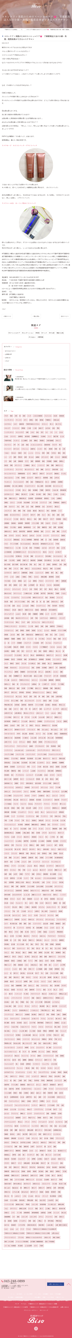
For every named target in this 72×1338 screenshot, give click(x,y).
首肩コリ (61, 1216)
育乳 (28, 601)
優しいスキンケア (27, 1043)
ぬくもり (35, 870)
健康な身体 (61, 1204)
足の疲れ (47, 704)
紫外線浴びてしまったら (47, 543)
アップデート (44, 816)
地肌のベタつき (29, 610)
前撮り (23, 1101)
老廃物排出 (58, 771)
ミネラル (6, 985)
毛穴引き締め (7, 799)
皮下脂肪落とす (33, 659)
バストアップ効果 (9, 754)
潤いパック (48, 1154)
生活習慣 (30, 498)
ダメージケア (35, 787)
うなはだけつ (53, 911)
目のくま (35, 1035)
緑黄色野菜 (27, 1212)
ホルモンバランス (51, 907)
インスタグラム (15, 597)
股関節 (47, 572)
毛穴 (42, 432)
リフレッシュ (25, 449)
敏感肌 (6, 515)
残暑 (35, 1043)
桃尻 (57, 779)
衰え (17, 1002)
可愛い (30, 577)
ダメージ (38, 733)
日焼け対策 (55, 469)
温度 (50, 700)
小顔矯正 (26, 1093)
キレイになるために (25, 543)
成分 (5, 977)
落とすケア (43, 870)
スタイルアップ (8, 1055)
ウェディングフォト (14, 1101)
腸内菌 (6, 766)
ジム (55, 1150)
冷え (18, 506)
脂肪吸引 (61, 940)
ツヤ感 (29, 428)
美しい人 (58, 651)
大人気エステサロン (27, 1088)
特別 (28, 766)
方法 (32, 1002)
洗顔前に (34, 820)
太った (48, 762)
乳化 (12, 952)
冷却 (16, 416)
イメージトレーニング (61, 1088)
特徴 (27, 853)
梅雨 (40, 519)
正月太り (39, 874)
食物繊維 (6, 659)
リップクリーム (30, 816)
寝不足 (50, 1039)
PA (18, 444)
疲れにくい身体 (38, 676)
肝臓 (59, 1192)
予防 (5, 820)
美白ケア (45, 519)
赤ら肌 (6, 903)
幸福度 (50, 969)
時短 (37, 985)
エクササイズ (7, 572)
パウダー (34, 795)
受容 (31, 696)
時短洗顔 (53, 630)
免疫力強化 (62, 1167)
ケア (65, 729)
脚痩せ (17, 494)
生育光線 (17, 704)
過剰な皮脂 (30, 1130)
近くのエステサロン (15, 515)
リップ (13, 816)
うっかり (14, 969)
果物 (64, 1142)
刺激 (11, 1179)
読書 (10, 709)
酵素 (42, 469)
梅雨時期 (36, 531)
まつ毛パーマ (35, 1018)
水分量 (23, 688)
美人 (49, 515)
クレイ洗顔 (32, 1031)
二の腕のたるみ (28, 593)
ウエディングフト (14, 1018)
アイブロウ (55, 804)
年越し (30, 1080)
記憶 (47, 973)
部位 (33, 948)
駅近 (65, 1018)
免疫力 (37, 626)
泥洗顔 (64, 659)
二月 (15, 940)
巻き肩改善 (30, 758)
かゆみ (46, 775)
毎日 (37, 469)
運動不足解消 (46, 791)
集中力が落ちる (17, 1183)
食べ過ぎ (38, 494)
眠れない (28, 882)
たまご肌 (62, 820)
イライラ (6, 853)
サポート (33, 932)
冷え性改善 (24, 762)
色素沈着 (64, 457)
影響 (55, 527)
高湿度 (22, 647)
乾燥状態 (56, 539)
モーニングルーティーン (34, 552)
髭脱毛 (65, 721)
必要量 (41, 1175)
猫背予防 (6, 1084)
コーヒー (25, 589)
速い (12, 775)
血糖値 (37, 457)
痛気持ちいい (55, 808)
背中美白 (28, 692)
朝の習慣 (57, 985)
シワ (10, 457)
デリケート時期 (62, 630)
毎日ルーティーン (35, 890)
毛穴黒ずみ (18, 556)
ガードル (33, 1055)
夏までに (22, 519)
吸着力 (12, 663)
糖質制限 (37, 461)
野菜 (10, 568)
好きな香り (57, 1076)
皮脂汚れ (33, 449)
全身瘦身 (27, 1014)
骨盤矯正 (57, 1022)
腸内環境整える (40, 655)
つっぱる (56, 700)
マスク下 (54, 444)
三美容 (39, 932)
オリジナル (50, 915)
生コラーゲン (52, 833)
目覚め (13, 808)
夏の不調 (54, 1006)
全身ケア (46, 1159)
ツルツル (49, 585)
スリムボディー (22, 812)
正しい (28, 820)
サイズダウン (22, 626)
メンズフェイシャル (49, 721)
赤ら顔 (14, 610)
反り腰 (13, 944)
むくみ (62, 436)
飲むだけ (44, 993)
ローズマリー (50, 866)
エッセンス (21, 1138)
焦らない (6, 886)
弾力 (48, 510)
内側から (6, 1212)
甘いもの (31, 457)
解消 (41, 956)
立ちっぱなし (45, 729)
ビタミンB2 (35, 1204)
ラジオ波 (16, 519)
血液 (13, 605)
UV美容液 (19, 659)
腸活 (43, 461)
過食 (44, 494)
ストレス (57, 457)
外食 (51, 1126)
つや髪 (28, 1138)
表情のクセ (7, 1192)
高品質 (34, 742)
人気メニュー (39, 713)
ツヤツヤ (62, 795)
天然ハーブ (31, 969)
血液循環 (20, 523)
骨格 (33, 1068)
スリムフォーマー (18, 795)
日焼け (64, 519)
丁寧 (23, 820)
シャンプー (46, 535)
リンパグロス (35, 1126)
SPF (14, 444)
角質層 (6, 940)
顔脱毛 (6, 725)
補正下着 (56, 436)
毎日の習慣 (48, 486)
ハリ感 (34, 428)
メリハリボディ (57, 659)
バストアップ (7, 510)
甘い (26, 903)
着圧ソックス (33, 1134)
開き (36, 1200)
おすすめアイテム (9, 1072)
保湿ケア (42, 473)
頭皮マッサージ (62, 849)
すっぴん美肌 (38, 775)
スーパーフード (50, 581)
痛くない (42, 585)
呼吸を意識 (30, 1200)
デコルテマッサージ (30, 486)
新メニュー (7, 948)
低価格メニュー (8, 919)
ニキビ (32, 432)
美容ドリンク (30, 1084)
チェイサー (7, 907)
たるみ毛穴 (50, 1200)
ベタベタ (59, 721)
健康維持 (6, 638)
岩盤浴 (16, 783)
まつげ (31, 1150)
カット (30, 915)
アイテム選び (14, 1084)
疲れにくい (38, 688)
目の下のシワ (27, 1183)
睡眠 (58, 531)
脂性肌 (20, 581)
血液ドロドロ (34, 1175)
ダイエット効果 (47, 783)
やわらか (13, 453)
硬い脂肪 (6, 1022)
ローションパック (9, 1117)
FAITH (18, 733)
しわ (61, 469)
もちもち (59, 647)
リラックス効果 (39, 704)
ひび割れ (40, 1159)
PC (58, 907)
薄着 (11, 465)
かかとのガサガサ (16, 894)
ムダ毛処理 (31, 585)
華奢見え (44, 1039)
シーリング (25, 771)
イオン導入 (12, 560)
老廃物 (41, 614)
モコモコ (50, 1068)
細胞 (45, 969)
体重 (42, 539)
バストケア (62, 618)
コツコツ (20, 1006)
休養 (29, 1221)
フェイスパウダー (61, 919)
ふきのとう (17, 1196)
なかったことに (16, 915)
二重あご (40, 1221)
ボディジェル (44, 787)
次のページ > (65, 316)
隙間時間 (51, 1031)
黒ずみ (52, 779)
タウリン (41, 1216)
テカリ (6, 543)
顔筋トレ (54, 1208)
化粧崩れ (13, 523)
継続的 (29, 742)
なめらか (32, 535)
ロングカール (59, 1122)
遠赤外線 (24, 704)
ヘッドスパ (63, 894)
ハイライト (47, 808)
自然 (66, 1122)
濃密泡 (34, 581)
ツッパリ (38, 700)
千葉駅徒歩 (56, 502)
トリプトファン (8, 750)
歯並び (32, 1093)
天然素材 (19, 643)
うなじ (6, 1208)
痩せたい (29, 519)
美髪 (23, 977)
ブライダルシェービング (50, 742)
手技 (49, 605)
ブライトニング (60, 1138)
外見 (18, 651)
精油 (27, 444)
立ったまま (39, 1179)
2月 (18, 911)
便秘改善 (20, 461)
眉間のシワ (27, 1188)
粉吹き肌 (54, 1051)
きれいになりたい (9, 477)
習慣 (27, 482)
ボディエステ (45, 457)
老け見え (23, 973)
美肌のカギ (44, 1076)
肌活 (58, 548)
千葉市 (41, 1245)
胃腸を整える (22, 498)
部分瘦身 (13, 812)
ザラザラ (6, 1163)
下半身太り (60, 626)
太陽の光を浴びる (31, 1225)
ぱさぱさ (53, 1159)
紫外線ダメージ (46, 725)
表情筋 (44, 663)
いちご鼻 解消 (23, 1031)
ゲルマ (23, 622)
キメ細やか (25, 737)
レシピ (15, 742)
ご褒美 (45, 1088)
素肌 (37, 816)
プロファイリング (35, 993)
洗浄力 (17, 663)
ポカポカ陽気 (51, 1097)
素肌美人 (57, 473)
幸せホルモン (13, 667)
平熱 (31, 564)
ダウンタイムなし (49, 919)
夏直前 (15, 585)
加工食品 (41, 1171)
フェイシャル (48, 416)
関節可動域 (40, 1022)
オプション (22, 742)
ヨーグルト (13, 870)
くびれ (53, 498)
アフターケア (47, 676)
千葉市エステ (49, 1022)
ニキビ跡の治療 (27, 1035)
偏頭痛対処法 (27, 527)
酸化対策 (33, 560)
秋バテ (22, 779)
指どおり (25, 535)
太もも (18, 605)
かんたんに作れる (36, 568)
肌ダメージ (16, 717)
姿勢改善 (61, 812)
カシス (48, 1101)
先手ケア (35, 1101)
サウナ (22, 783)
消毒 (17, 886)
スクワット (35, 1006)
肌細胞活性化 (63, 733)
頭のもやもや (25, 1192)
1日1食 (64, 1171)
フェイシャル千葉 (26, 597)
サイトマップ (44, 1310)
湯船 (61, 672)
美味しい (27, 568)
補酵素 (24, 1060)
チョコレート (19, 903)
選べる (38, 948)
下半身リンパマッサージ (10, 626)
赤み (37, 432)
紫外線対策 (63, 490)
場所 (25, 960)
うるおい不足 (14, 1027)
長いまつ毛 (17, 849)
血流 (17, 630)
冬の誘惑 (55, 841)
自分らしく (31, 985)
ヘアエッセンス (31, 729)
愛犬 (52, 572)
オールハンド (7, 519)
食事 (25, 457)
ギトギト (28, 647)
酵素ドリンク (58, 870)
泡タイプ (54, 758)
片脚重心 (42, 1101)
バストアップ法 (20, 754)
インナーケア (62, 1006)
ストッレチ (56, 1212)
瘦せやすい (16, 977)
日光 (47, 746)
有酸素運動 (19, 985)
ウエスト (34, 1027)
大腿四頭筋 (24, 572)
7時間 (60, 1179)
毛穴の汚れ (32, 1167)
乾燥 (56, 449)
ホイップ (57, 1068)
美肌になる (12, 688)
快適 (10, 676)
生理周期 (11, 882)
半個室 (57, 593)
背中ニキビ (14, 692)
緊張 (39, 527)
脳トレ (53, 1175)
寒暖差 (30, 952)
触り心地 (45, 766)
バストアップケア (30, 754)
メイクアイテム (8, 1126)
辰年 (25, 1080)
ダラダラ (64, 985)
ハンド (29, 870)
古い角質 (50, 733)
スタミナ (43, 981)
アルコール (19, 845)
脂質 (32, 461)
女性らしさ (7, 791)
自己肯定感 (7, 721)
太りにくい (58, 655)
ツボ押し (60, 878)
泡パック (26, 655)
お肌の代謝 (59, 696)
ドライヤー (26, 998)
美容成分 (34, 837)
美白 (53, 515)
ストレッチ (59, 597)
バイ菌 (10, 820)
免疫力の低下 (7, 1183)
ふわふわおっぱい (19, 750)
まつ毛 (63, 548)
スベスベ (65, 1027)
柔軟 (65, 1080)
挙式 (5, 1101)
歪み (27, 1002)
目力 (24, 638)
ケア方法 (49, 1035)
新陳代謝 (37, 506)
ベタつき (35, 977)
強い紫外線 (53, 1196)
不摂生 (43, 1080)
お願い (58, 1014)
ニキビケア (25, 515)
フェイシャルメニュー (10, 824)
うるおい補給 (15, 762)
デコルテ (54, 523)
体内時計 (54, 564)
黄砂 (5, 932)
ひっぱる (30, 1196)
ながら (24, 915)
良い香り (27, 956)
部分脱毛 (6, 775)
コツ (5, 993)
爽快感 (6, 899)
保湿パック (49, 717)
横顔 (33, 833)
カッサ (49, 989)
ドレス (6, 1018)
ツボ (34, 527)
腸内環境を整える (9, 833)
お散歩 (17, 577)
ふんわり (18, 614)
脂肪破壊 (64, 808)
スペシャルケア (8, 655)
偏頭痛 (20, 527)
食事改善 (64, 581)
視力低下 (64, 907)
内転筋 (31, 572)
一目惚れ (24, 577)
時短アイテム (31, 1117)
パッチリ (62, 824)
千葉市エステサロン (24, 680)
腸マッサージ (38, 1130)
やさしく (6, 952)
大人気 (36, 915)
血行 (62, 1035)
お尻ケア (35, 709)
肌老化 (18, 1039)
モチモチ (53, 684)
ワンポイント (7, 482)
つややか (53, 453)
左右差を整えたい (23, 1010)
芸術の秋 (6, 1159)
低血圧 (42, 845)
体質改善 (61, 416)
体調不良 (52, 626)
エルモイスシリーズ (9, 1068)
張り (27, 944)
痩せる (50, 589)
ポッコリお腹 (20, 944)
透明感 (23, 428)
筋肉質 (13, 989)
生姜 (29, 828)
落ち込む (18, 952)
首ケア (37, 973)
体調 (59, 638)
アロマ (6, 416)
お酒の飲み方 (25, 1175)
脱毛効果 (58, 944)
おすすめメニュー (9, 494)
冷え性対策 (33, 841)
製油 (55, 638)
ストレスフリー (40, 1047)
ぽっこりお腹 (62, 1126)
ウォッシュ (20, 1068)
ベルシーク (23, 804)
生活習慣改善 (38, 498)
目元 (49, 824)
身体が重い (7, 1010)
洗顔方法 (48, 490)
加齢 (64, 1076)
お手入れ (57, 477)
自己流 (61, 1093)
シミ (5, 457)
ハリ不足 (52, 837)
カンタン (55, 672)
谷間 (62, 601)
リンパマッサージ (9, 420)
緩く (50, 965)
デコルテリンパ (58, 643)
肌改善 (57, 766)
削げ (41, 1138)
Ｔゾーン (38, 989)
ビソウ (29, 473)
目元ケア (25, 849)
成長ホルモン (7, 531)
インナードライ (37, 923)
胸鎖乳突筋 (49, 1080)
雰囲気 (55, 853)
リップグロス (20, 816)
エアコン (6, 1027)
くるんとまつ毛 (8, 849)
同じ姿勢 (6, 771)
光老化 (48, 1051)
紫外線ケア (42, 1150)
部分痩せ (6, 944)
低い (35, 564)
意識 (48, 696)
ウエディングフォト (9, 746)
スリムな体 (24, 721)
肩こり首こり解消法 (17, 486)
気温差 (41, 1192)
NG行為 (61, 882)
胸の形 (34, 510)
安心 (51, 634)
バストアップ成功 (41, 754)
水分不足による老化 (25, 1142)
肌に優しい (56, 977)
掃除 (12, 886)
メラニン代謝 (35, 523)
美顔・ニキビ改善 (9, 1241)
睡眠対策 (18, 1150)
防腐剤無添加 (21, 473)
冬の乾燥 (20, 824)
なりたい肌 (7, 915)
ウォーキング (55, 791)
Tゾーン (30, 960)
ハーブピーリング (9, 1035)
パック (33, 766)
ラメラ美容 (19, 936)
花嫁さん (49, 692)
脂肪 (29, 614)
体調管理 (16, 779)
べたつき (38, 535)
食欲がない (43, 1142)
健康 (52, 457)
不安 (58, 1105)
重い (52, 952)
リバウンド (34, 1105)
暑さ (51, 985)
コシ (36, 1150)
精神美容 (57, 969)
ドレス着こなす (52, 1204)
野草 (59, 1142)
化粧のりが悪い (47, 1043)
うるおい (6, 453)
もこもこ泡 (26, 894)
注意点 (45, 700)
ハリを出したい (35, 1010)
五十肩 (12, 936)
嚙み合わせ (15, 1188)
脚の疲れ (54, 704)
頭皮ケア (41, 428)
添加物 (23, 1171)
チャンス (54, 1101)
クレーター (50, 1018)
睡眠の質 (21, 853)
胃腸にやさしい (13, 498)
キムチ (18, 899)
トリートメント (55, 535)
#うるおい (32, 337)
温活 (32, 482)
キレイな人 (48, 643)
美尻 (41, 709)
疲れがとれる (7, 593)
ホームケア (49, 473)
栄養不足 (49, 1188)
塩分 (40, 1043)
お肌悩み (34, 684)
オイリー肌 (35, 502)
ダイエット (45, 424)
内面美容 (53, 1113)
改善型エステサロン (48, 998)
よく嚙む (48, 1208)
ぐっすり (29, 1072)
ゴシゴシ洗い (21, 866)
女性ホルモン (54, 601)
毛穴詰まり (7, 610)
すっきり (41, 828)
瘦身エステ (16, 1167)
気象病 (6, 1134)
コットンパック (57, 1047)
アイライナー (38, 804)
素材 (47, 634)
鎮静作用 (32, 989)
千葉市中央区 (7, 440)
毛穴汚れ (61, 605)
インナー (26, 878)
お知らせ (7, 357)
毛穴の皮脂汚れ (53, 610)
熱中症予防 (22, 531)
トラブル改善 (51, 1105)
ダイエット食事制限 (27, 539)
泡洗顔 (33, 630)
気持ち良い (39, 940)
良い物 (26, 932)
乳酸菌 (13, 638)
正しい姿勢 (38, 758)
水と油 (22, 1097)
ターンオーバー (39, 556)
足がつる (6, 1225)
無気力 (52, 1171)
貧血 (33, 667)
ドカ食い (56, 494)
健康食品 (30, 1060)
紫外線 (41, 420)
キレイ (43, 515)
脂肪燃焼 (54, 762)
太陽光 (48, 564)
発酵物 (18, 638)
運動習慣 (54, 828)
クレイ (6, 663)
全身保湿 (27, 787)
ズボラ (61, 989)
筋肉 (29, 490)
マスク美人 (41, 638)
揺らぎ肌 (24, 733)
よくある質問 (28, 1245)
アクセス (28, 1229)
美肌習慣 (27, 523)
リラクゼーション (9, 630)
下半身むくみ (14, 1142)
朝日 (41, 965)
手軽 (19, 870)
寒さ (5, 882)
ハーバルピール (8, 1146)
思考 (25, 985)
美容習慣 (53, 510)
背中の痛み (51, 1221)
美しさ (55, 989)
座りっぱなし (54, 729)
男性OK (20, 457)
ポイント (30, 911)
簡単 (51, 568)
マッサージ (16, 440)
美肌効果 (29, 899)
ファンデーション (9, 1014)
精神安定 (58, 680)
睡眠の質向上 (35, 824)
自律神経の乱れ (57, 1130)
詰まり (25, 1022)
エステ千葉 (32, 1022)
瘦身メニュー (19, 1014)
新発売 (59, 1072)
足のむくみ (35, 956)
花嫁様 (64, 1014)
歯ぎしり (38, 1093)
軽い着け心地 (13, 923)
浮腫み (32, 605)
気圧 (50, 527)
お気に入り (36, 1142)
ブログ (4, 309)
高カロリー (48, 903)
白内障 (49, 1212)
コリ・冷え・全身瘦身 (10, 1245)
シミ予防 (17, 861)
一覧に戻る (36, 316)
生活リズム (42, 936)
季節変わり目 (7, 1043)
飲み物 (52, 960)
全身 (31, 440)
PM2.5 (37, 944)
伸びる (44, 552)
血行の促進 (38, 783)
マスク (51, 787)
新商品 (22, 630)
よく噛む (32, 494)
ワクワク (27, 874)
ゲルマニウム (44, 985)
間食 (36, 903)
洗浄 (29, 861)
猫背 (11, 601)
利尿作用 (50, 1093)
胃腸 (5, 498)
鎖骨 (33, 601)
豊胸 (19, 510)
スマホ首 (18, 490)
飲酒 (64, 903)
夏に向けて (24, 494)
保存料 (29, 1171)
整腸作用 (6, 1171)
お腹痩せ (59, 498)
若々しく (41, 672)
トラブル (6, 700)
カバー (6, 923)
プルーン (26, 791)
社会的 (6, 1200)
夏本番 (49, 977)
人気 (64, 449)
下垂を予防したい (45, 1010)
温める (41, 960)
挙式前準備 (43, 1204)
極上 (51, 948)
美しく (42, 812)
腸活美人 (46, 498)
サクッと (48, 820)
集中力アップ (34, 1192)
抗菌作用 (30, 857)
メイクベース (26, 1039)
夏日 (20, 969)
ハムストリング (39, 572)
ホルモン (36, 577)
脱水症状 (34, 907)
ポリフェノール (36, 622)
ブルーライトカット (9, 1039)
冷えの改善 (23, 828)
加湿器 (52, 923)
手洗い (64, 816)
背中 (42, 643)
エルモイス (14, 680)
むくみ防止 (18, 841)
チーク (40, 808)
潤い (45, 449)
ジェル (60, 874)
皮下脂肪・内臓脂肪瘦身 (37, 1241)
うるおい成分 (7, 1006)
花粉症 (6, 1179)
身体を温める (29, 783)
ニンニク (36, 899)
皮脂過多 (6, 523)
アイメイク (30, 638)
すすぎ (16, 932)
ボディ (25, 420)
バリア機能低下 (44, 647)
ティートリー (7, 449)
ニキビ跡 (19, 502)
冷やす (47, 960)
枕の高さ (34, 1014)
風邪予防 (26, 841)
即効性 (27, 1204)
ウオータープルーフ (9, 733)
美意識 (40, 742)
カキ (13, 1216)
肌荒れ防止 (7, 762)
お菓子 (32, 1146)
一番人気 (27, 1068)
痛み (32, 944)
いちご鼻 (34, 717)
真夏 (48, 1113)
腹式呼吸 (34, 1051)
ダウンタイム (39, 919)
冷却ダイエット (61, 1097)
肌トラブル (58, 424)
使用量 (64, 948)
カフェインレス (16, 589)
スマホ (48, 882)
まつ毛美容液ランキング (20, 552)
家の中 (6, 861)
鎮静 (40, 1097)
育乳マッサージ (56, 750)
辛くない (27, 1006)
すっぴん (63, 473)
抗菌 (27, 432)
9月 (26, 709)
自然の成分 (46, 849)
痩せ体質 (42, 1006)
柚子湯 (61, 845)
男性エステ (24, 1167)
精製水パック (58, 717)
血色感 (6, 981)
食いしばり (7, 1188)
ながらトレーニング (52, 812)
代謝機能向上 (35, 436)
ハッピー (56, 965)
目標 (52, 890)
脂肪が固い (57, 688)
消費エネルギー (15, 1175)
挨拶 (5, 874)
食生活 (6, 465)
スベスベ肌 (55, 820)
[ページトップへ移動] (69, 1284)
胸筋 (18, 634)
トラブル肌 (48, 1109)
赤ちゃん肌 (50, 737)
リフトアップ (43, 502)
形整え (59, 713)
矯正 (64, 952)
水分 (25, 453)
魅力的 (16, 1126)
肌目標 (60, 911)
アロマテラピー (52, 936)
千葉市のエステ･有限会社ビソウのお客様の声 (44, 1229)
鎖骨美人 (6, 758)
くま (60, 1109)
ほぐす (49, 1146)
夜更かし (32, 845)
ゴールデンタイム (20, 1072)
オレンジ (47, 940)
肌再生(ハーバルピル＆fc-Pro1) (34, 1237)
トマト (13, 1212)
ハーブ (13, 643)
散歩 (13, 684)
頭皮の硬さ (41, 1225)
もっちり (46, 630)
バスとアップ (27, 643)
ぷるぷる (29, 866)
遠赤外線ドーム (8, 783)
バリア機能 (30, 688)
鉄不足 (46, 899)
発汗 (41, 589)
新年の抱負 (58, 890)
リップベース (20, 927)
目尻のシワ (41, 1188)
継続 (25, 659)
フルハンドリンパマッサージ (22, 1105)
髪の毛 (13, 1022)
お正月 (15, 874)
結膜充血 (43, 1212)
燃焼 (55, 1146)
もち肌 (13, 837)
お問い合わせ (55, 1233)
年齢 (21, 700)
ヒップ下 (53, 614)
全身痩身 (40, 721)
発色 (5, 1167)
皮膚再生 (20, 436)
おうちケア (30, 477)
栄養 (53, 531)
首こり (47, 482)
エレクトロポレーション (10, 1051)
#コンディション (27, 333)
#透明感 (40, 337)
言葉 (35, 696)
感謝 (33, 874)
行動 (52, 696)
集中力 (6, 870)
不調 (24, 870)
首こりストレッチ (57, 486)
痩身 (11, 416)
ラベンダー (16, 857)
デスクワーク (7, 927)
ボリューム (35, 1138)
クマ (5, 461)
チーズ (22, 1229)
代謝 (32, 506)
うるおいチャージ (24, 1027)
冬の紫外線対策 (59, 857)
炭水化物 (6, 618)
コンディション (21, 766)
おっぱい (64, 1022)
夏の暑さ (31, 733)
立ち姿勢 (6, 816)
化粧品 (45, 932)
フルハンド (42, 915)
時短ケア (29, 1109)
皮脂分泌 (62, 539)
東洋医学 (53, 1192)
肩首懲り (42, 440)
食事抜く (58, 1171)
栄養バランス (57, 981)
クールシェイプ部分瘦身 (22, 1241)
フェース (16, 804)
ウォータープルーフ (9, 1047)
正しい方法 (57, 948)
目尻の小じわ (36, 1183)
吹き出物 (54, 725)
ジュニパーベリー (9, 841)
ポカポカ (27, 795)
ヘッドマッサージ (9, 432)
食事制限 (41, 659)
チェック (30, 1208)
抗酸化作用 (62, 667)
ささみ (12, 1229)
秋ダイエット (23, 799)
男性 (58, 428)
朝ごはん (6, 989)
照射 (47, 944)
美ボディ (45, 1117)
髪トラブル (7, 1060)
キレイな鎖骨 (7, 647)
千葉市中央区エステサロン (33, 424)
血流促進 (60, 614)
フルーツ (16, 828)
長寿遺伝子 (53, 1084)
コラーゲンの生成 (19, 1179)
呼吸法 (45, 1031)
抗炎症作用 (18, 890)
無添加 (63, 535)
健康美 (16, 672)
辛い (35, 1072)
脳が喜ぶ (60, 1175)
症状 (56, 1216)
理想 (65, 828)
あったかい (38, 878)
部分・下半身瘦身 (49, 1241)
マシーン (30, 812)
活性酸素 (40, 560)
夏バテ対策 (7, 564)
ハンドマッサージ (9, 469)
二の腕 (61, 523)
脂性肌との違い (20, 1204)
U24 (23, 725)
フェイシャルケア (9, 1064)
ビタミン (12, 502)
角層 (5, 688)
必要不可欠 (29, 1097)
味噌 (51, 1117)
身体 (23, 506)
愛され (36, 866)
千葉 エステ (58, 1039)
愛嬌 (10, 857)
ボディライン (18, 465)
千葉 (55, 1060)
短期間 (18, 560)
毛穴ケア (33, 515)
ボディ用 (55, 676)
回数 (22, 932)
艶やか (10, 932)
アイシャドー (54, 1163)
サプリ (26, 461)
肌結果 (65, 1072)
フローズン (54, 940)
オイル (64, 638)
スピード (51, 552)
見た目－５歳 (62, 1183)
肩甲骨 (14, 1154)
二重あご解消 (26, 833)
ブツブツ (13, 866)
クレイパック (45, 861)
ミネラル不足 (21, 1225)
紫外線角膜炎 (35, 1212)
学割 (18, 725)
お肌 (23, 444)
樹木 (26, 989)
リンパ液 (18, 548)
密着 (20, 923)
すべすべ (64, 977)
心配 (62, 1105)
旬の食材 (13, 1159)
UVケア (52, 519)
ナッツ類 (19, 1212)
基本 (31, 981)
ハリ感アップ (45, 684)
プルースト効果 (54, 973)
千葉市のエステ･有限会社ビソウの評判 (14, 1233)
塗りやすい (32, 849)
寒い (17, 1064)
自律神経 (53, 482)
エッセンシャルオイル (36, 444)
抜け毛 (14, 1060)
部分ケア (43, 1163)
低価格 (55, 461)
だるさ (12, 903)
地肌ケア (20, 610)
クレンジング (7, 539)
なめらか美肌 (39, 886)
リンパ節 (25, 548)
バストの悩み (7, 717)
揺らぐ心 (6, 1196)
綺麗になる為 (22, 1208)
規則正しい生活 (20, 882)
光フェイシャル (36, 1039)
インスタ (6, 597)
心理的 (60, 1196)
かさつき (44, 548)
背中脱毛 (21, 692)
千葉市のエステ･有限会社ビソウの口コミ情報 (38, 1233)
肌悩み (6, 527)
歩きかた (6, 1142)
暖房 (25, 923)
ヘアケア (64, 531)
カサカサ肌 (54, 1064)
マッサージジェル (9, 622)
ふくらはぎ (25, 605)
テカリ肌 (26, 556)
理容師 (53, 1014)
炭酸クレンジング (36, 894)
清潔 (42, 523)
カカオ (41, 903)
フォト (47, 713)
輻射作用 (30, 704)
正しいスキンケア (29, 700)
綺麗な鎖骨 (27, 1163)
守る (42, 944)
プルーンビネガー (16, 791)
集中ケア (60, 1084)
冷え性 (55, 416)
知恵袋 (15, 1221)
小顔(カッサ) (47, 1237)
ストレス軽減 (43, 680)
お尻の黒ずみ (18, 713)
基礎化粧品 (16, 539)
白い (47, 948)
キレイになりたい (57, 556)
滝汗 (45, 589)
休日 (11, 861)
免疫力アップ (50, 655)
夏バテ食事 (15, 564)
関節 (38, 729)
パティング (45, 1196)
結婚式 (31, 746)
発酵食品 (43, 824)
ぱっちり (6, 1113)
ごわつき (12, 634)
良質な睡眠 (39, 927)
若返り (56, 733)
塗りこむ (37, 1196)
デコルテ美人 (14, 758)
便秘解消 (22, 672)
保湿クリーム (61, 1159)
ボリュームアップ (9, 614)
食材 (35, 952)
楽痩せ (6, 502)
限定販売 (6, 1138)
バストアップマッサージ (43, 750)
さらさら (18, 535)
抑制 (15, 965)
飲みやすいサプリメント (22, 618)
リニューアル (45, 1064)
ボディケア (52, 548)
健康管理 (29, 531)
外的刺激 (58, 519)
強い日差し (7, 1031)
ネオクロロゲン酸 (31, 672)
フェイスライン (41, 771)
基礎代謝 (36, 539)
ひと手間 (62, 965)
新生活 (6, 1109)
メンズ (29, 416)
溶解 (51, 688)
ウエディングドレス (22, 746)
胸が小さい (41, 510)
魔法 (44, 989)
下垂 (24, 510)
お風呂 (34, 808)
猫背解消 (58, 952)
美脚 (23, 634)
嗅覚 (61, 973)
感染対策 (21, 424)
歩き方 (37, 812)
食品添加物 (17, 737)
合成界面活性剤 (14, 1097)
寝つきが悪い (36, 882)
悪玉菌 (38, 779)
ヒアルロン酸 (15, 1192)
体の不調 (25, 1134)
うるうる (52, 647)
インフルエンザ (30, 779)
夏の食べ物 (62, 1208)
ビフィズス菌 (38, 1002)
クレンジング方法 (9, 556)
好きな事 (28, 808)
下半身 (57, 543)
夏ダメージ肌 (7, 779)
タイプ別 (42, 1035)
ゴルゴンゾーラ (46, 1183)
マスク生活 (7, 581)
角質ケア (13, 1163)
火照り (18, 1134)
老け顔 (24, 940)
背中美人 (6, 866)
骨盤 (36, 1208)
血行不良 (43, 593)
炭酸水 (39, 1055)
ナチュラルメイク (25, 684)
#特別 (37, 333)
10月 (51, 816)
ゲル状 (39, 766)
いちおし (63, 593)
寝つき (14, 956)
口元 (5, 1088)
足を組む (6, 1002)
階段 (57, 1031)
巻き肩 (6, 601)
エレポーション (21, 948)
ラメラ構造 (61, 684)
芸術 (22, 709)
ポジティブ (29, 651)
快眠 (18, 808)
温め (35, 519)
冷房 (32, 618)
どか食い (62, 494)
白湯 (50, 539)
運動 (52, 465)
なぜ (27, 506)
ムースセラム (55, 1002)
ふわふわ (53, 713)
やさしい (53, 849)
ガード (20, 1163)
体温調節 (49, 841)
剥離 (16, 1146)
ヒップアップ (47, 709)
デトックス (18, 420)
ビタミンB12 (33, 1216)
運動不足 (13, 771)
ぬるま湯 (45, 923)
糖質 (12, 618)
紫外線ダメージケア (20, 729)
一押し (6, 1076)
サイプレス (20, 989)
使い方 (6, 1097)
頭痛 (46, 626)
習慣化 (39, 791)
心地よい (20, 956)
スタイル (41, 1027)
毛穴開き (18, 1035)
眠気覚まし (7, 1154)
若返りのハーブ (60, 866)
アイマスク (55, 824)
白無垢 (29, 1101)
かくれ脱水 (41, 841)
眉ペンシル (63, 804)
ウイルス (17, 820)
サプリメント (38, 1060)
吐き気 (49, 1150)
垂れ (36, 857)
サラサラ (11, 535)
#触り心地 (60, 333)
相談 (20, 1146)
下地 (13, 911)
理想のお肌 (62, 758)
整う (37, 1068)
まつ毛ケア (58, 552)
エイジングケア (20, 432)
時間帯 (26, 1047)
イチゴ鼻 (19, 878)
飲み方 (12, 981)
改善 (63, 515)
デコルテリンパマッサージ (55, 754)
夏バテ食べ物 (23, 564)
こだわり (61, 634)
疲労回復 (60, 527)
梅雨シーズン (44, 1126)
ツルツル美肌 (30, 886)
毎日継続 (35, 490)
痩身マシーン (59, 465)
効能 (61, 837)
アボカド (41, 581)
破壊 (57, 915)
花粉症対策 (47, 444)
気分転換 (53, 746)
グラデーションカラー (10, 1122)
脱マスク (16, 973)
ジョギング (20, 1047)
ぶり (17, 1229)
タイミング (19, 981)
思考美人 (44, 853)
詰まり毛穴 (42, 1200)
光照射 (41, 857)
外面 (57, 1055)
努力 (23, 651)
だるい (26, 965)
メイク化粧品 (7, 804)
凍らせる (64, 1212)
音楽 (23, 808)
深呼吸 (33, 1159)
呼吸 (36, 960)
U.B (61, 729)
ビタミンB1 (25, 1216)
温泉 (15, 1006)
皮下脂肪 (36, 593)
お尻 (12, 1002)
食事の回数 (61, 1188)
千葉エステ (56, 1035)
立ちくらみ (60, 899)
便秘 (22, 568)
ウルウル (6, 837)
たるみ (6, 436)
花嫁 (33, 998)
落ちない (20, 1122)
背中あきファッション (38, 692)
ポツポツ (52, 775)
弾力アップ (61, 833)
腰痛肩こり (7, 956)
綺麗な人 (51, 651)
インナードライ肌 (9, 1204)
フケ (28, 1159)
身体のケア (56, 783)
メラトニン (7, 911)
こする (24, 1196)
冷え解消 (46, 1179)
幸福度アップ (15, 721)
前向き (52, 766)
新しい (48, 795)
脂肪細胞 (45, 688)
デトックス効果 (14, 543)
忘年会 (48, 1167)
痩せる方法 (36, 543)
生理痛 (38, 667)
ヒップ (47, 614)
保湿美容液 (63, 676)
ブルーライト (7, 444)
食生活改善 (56, 585)
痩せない (57, 506)
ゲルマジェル (48, 1027)
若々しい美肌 (14, 700)
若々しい (38, 1084)
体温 (40, 564)
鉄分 (57, 1200)
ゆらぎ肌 (47, 952)
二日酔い (27, 907)
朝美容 (45, 651)
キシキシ (6, 998)
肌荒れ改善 (47, 1002)
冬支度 (22, 1064)
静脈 (19, 771)
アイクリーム (14, 1113)
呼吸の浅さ (59, 1221)
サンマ (24, 1051)
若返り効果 (50, 771)
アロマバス (35, 936)
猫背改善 (22, 758)
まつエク (51, 1122)
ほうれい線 (30, 973)
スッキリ (40, 449)
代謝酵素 (61, 762)
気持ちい (55, 894)
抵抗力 (6, 828)
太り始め (53, 1072)
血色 (34, 1221)
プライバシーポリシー (10, 1237)
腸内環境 (51, 577)
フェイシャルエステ (19, 482)
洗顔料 (28, 630)
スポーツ (16, 709)
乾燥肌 (23, 477)
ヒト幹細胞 (39, 969)
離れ (37, 1154)
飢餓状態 (6, 1175)
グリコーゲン (49, 1216)
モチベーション (17, 593)
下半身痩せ (37, 548)
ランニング (63, 1031)
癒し (57, 572)
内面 (65, 647)
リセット (41, 837)
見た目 (61, 853)
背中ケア (6, 692)
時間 (45, 965)
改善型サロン (53, 618)
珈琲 (44, 1093)
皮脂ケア (51, 667)
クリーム (37, 453)
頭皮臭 (37, 610)
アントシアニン (8, 672)
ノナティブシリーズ (16, 998)
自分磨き (6, 651)
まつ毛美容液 (7, 552)
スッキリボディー (47, 799)
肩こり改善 (32, 762)
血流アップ (16, 572)
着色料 (34, 1171)
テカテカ (35, 647)
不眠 (36, 618)
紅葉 (19, 1154)
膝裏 (45, 956)
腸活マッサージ (47, 1134)
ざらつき (24, 663)
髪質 (40, 1134)
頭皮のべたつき (15, 1171)
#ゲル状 (51, 333)
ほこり (58, 927)
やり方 (6, 878)
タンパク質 (7, 605)
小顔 (50, 502)
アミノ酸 (6, 680)
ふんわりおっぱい (30, 750)
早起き (50, 1076)
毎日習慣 (62, 589)
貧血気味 (52, 899)
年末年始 (36, 1080)
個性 (43, 696)
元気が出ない (34, 965)
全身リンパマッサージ (47, 622)
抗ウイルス (16, 449)
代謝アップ (25, 560)
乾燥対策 (17, 919)
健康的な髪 (44, 610)
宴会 (56, 1126)
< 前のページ (7, 316)
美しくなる (18, 696)
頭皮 (5, 535)
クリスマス (63, 841)
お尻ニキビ (64, 709)
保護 (48, 453)
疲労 (64, 923)
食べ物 (46, 1138)
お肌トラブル (7, 742)
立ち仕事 (64, 766)
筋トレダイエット (29, 469)
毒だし (39, 849)
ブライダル (21, 1237)
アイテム (43, 1018)
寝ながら (45, 568)
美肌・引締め (56, 1237)
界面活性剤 (60, 932)
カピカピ (24, 919)
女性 (53, 428)
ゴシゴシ (36, 981)
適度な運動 (44, 577)
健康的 (55, 903)
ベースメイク (15, 428)
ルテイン (47, 469)
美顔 (10, 461)
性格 (50, 853)
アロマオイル (61, 936)
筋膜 (48, 601)
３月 (44, 1097)
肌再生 (55, 692)
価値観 (13, 651)
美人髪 (24, 614)
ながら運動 (64, 791)
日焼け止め (56, 420)
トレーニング (58, 1080)
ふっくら (30, 453)
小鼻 (60, 564)
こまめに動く (50, 1225)
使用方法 (12, 878)
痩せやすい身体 (28, 676)
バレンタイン (37, 1088)
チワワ (6, 577)
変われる (33, 853)
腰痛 (37, 845)
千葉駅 (41, 490)
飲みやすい (27, 837)
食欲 (5, 709)
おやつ (31, 903)
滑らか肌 (16, 799)
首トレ (24, 490)
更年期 (17, 1088)
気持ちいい (7, 684)
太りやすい (49, 506)
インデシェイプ (8, 1105)
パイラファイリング (48, 1055)
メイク (60, 510)
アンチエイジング (9, 696)
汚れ (44, 733)
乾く (47, 837)
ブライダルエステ (39, 746)
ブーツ (34, 828)
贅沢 (13, 948)
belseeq (30, 804)
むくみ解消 (24, 440)
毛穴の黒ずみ (47, 560)
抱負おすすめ (45, 890)
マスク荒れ (13, 527)
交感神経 (60, 482)
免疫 (25, 969)
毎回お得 (41, 820)
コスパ (24, 1117)
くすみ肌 (23, 911)
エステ (35, 1245)
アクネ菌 (58, 787)
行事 (12, 845)
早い (28, 948)
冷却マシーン (13, 1076)
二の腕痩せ (27, 465)
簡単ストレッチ (30, 1179)
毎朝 (12, 985)
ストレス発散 (13, 1200)
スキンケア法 (61, 956)
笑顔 (39, 663)
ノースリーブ (41, 465)
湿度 (11, 1130)
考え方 (25, 696)
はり (25, 581)
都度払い (61, 461)
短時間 (25, 981)
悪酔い (21, 907)
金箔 (28, 622)
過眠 (47, 1171)
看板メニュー (7, 965)
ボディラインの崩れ (20, 601)
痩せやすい (27, 936)
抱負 (10, 874)
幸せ (63, 969)
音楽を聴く (22, 1200)
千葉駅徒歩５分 (39, 482)
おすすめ (48, 428)
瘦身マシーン (52, 956)
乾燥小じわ (31, 919)
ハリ (56, 432)
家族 (61, 572)
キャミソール (25, 1055)
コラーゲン (13, 436)
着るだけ (17, 1055)
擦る (15, 1080)
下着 (32, 878)
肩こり (51, 424)
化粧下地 (11, 1088)
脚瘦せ (36, 440)
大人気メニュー (53, 993)
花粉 (36, 420)
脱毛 (10, 585)
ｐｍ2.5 (52, 927)
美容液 (50, 449)
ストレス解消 (7, 795)
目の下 (55, 1109)
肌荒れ (31, 420)
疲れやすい (32, 721)
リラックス (14, 853)
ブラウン (34, 1122)
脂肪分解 (6, 812)
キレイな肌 (56, 560)
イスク (28, 1076)
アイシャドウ (58, 1117)
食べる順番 (53, 874)
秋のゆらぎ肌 (17, 1043)
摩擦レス (22, 1113)
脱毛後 (6, 634)
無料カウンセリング (38, 597)
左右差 (29, 510)
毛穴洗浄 (54, 605)
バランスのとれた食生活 (49, 878)
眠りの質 (6, 808)
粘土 (35, 1097)
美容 (5, 585)
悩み (46, 597)
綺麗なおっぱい (63, 993)
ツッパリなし (21, 1109)
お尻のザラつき (8, 713)
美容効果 (32, 799)
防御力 (15, 1093)
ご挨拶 (20, 1080)
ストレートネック (9, 490)
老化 (64, 453)
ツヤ (51, 432)
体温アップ (41, 1014)
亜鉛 (18, 1216)
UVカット (58, 440)
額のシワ (34, 1188)
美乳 (15, 510)
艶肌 (20, 1093)
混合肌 (39, 1031)
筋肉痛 (9, 1221)
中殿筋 (22, 1002)
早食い (49, 494)
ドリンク (19, 837)
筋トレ (33, 465)
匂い (42, 973)
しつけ (12, 577)
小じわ (61, 432)
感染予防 (23, 886)
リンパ (49, 436)
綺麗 (60, 828)
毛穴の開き (48, 556)
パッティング (18, 993)
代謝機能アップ (18, 676)
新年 (65, 870)
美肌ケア (35, 473)
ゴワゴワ (44, 833)
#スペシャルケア (14, 333)
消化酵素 (18, 833)
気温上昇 (16, 647)
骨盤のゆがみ (29, 634)
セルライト (12, 506)
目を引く (28, 977)
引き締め (43, 436)
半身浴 (36, 589)
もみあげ (12, 725)
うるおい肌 (55, 490)
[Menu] (68, 5)
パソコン (54, 882)
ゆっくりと (41, 1051)
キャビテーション (40, 605)
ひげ (20, 585)
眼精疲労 (58, 923)
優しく (48, 1006)
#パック (44, 333)
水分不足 (28, 927)
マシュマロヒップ (55, 861)
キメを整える (31, 663)
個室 (15, 457)
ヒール (32, 1047)
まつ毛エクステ (25, 1018)
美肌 (51, 477)
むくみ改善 (57, 568)
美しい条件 (44, 911)
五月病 (59, 1113)
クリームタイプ (42, 1122)
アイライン (47, 804)
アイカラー (64, 799)
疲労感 (6, 1130)
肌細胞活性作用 (58, 663)
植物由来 (6, 960)
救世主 (13, 960)
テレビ (46, 927)
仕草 (5, 857)
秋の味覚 (38, 799)
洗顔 (24, 416)
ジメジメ (48, 531)
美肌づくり (38, 477)
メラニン (14, 1031)
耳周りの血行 (47, 1130)
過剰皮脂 (13, 1138)
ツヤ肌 (17, 477)
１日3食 (47, 1175)
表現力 (31, 725)
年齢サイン (31, 940)
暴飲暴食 (45, 874)
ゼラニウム (41, 907)
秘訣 (18, 688)
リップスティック (24, 1126)
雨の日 (13, 659)
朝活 (40, 651)
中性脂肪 (49, 461)
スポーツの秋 (57, 1154)
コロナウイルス (44, 618)
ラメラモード (36, 1064)
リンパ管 (30, 626)
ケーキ (25, 845)
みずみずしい (19, 787)
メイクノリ (7, 969)
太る (43, 506)
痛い (24, 1154)
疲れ (5, 676)
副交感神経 (7, 486)
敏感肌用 (18, 1117)
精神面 (62, 1055)
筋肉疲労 (13, 1225)
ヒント (6, 973)
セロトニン (34, 680)
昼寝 (59, 746)
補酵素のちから (39, 634)
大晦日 (21, 874)
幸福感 (6, 667)
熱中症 (15, 531)
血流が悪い (48, 672)
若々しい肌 (43, 977)
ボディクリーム (59, 886)
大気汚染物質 (50, 440)
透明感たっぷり (60, 998)
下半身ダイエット (9, 548)
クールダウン (22, 1221)
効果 (5, 560)
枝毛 (19, 1060)
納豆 (24, 899)
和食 (48, 1014)
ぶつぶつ (24, 861)
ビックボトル (57, 1134)
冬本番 (38, 833)
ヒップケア (56, 709)
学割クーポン (52, 1142)
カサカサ (50, 870)
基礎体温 (22, 1084)
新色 (61, 1163)
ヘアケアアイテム (38, 1109)
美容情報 (45, 477)
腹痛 (56, 1093)
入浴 (31, 589)
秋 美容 (49, 1047)
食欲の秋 (57, 799)
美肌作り (64, 502)
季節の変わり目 (8, 704)
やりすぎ (43, 1068)
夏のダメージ (46, 758)
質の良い (12, 1134)
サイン (6, 1080)
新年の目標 (7, 894)
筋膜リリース (47, 1060)
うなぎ (49, 981)
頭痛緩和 (25, 1150)
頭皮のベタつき (47, 894)
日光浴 (57, 577)
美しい (49, 663)
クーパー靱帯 (49, 857)
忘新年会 (6, 845)
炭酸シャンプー (8, 729)
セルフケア (39, 1146)
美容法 (55, 1043)
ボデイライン (13, 1208)
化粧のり (38, 998)
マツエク (51, 1088)
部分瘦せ (52, 597)
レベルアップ (35, 1076)
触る (53, 1010)
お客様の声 (8, 354)
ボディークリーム (9, 787)
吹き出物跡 (27, 502)
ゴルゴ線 (54, 1183)
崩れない (59, 1010)
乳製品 (52, 1138)
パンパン (14, 1010)
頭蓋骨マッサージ (9, 1150)
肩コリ (41, 1208)
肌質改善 (20, 965)
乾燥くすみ (57, 816)
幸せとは (37, 725)
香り (60, 444)
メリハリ (48, 828)
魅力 (35, 651)
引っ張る (26, 993)
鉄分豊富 (33, 791)
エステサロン (7, 424)
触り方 (10, 993)
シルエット (49, 845)
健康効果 (51, 680)
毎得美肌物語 (59, 737)
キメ (47, 432)
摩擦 (32, 556)
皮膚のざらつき (8, 737)
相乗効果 (27, 824)
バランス (16, 568)
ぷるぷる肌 (33, 737)
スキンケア (7, 428)
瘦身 (48, 465)
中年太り (21, 1076)
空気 (19, 940)
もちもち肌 (41, 717)
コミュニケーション (24, 667)
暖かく (24, 952)
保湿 (43, 453)
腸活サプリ (42, 1105)
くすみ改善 (36, 643)
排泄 (42, 626)
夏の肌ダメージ (62, 1150)
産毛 (47, 779)
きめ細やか (41, 795)
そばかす (48, 523)
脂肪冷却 (26, 1146)
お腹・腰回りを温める (61, 1225)
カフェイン (7, 589)
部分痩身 (48, 659)
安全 (56, 634)
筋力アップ (54, 1179)
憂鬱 (16, 1130)
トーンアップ (36, 861)
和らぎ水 (14, 907)
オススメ (12, 899)
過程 (10, 977)
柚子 (56, 845)
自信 (39, 853)
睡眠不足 (44, 527)
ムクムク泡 (13, 1109)
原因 (5, 506)
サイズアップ (30, 1154)
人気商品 (19, 960)
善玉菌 (65, 655)
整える (32, 655)
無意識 (47, 1192)
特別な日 (42, 866)
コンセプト (52, 932)
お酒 (43, 882)
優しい (6, 936)
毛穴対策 (19, 1022)
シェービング (29, 775)
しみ (29, 581)
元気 (42, 1154)
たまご (6, 1229)
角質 (65, 564)
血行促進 (27, 436)
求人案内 (20, 1245)
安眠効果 (24, 857)
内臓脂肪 (35, 614)
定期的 (52, 944)
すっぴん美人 (18, 655)
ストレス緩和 (7, 1093)
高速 (25, 585)
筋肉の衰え (50, 593)
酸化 (59, 453)
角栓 (5, 568)
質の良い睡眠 (35, 1163)
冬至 (10, 1167)
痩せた (56, 589)
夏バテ (63, 560)
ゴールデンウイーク (39, 1113)
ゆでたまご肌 (42, 737)
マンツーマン (19, 469)
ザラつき (27, 717)
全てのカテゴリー (10, 351)
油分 (29, 923)
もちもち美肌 (49, 886)
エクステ (29, 1113)
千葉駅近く (48, 420)
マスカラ (49, 638)
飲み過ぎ (54, 1167)
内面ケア (45, 1084)
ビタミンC (55, 795)
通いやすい (58, 1018)
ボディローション (9, 890)
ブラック (27, 1122)
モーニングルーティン (10, 473)
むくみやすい (41, 762)
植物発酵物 (7, 1216)
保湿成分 (26, 890)
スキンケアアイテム (44, 1072)
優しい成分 (57, 1027)
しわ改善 (33, 771)
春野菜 (40, 952)
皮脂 (58, 515)
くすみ (14, 581)
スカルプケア (21, 1159)
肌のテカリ (22, 1130)
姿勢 (39, 515)
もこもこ (40, 630)
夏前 (42, 531)
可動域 (39, 1117)
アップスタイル (20, 775)
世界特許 (28, 1064)
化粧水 (20, 453)
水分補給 (44, 667)
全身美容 (12, 766)
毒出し (17, 622)
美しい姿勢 (40, 486)
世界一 (57, 581)
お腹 (15, 461)
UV (56, 667)
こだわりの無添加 (37, 416)
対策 (31, 548)
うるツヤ (59, 775)
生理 (55, 1188)
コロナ (15, 424)
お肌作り (37, 911)
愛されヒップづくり (29, 713)
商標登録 (59, 960)
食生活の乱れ (41, 1167)
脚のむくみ (62, 704)
